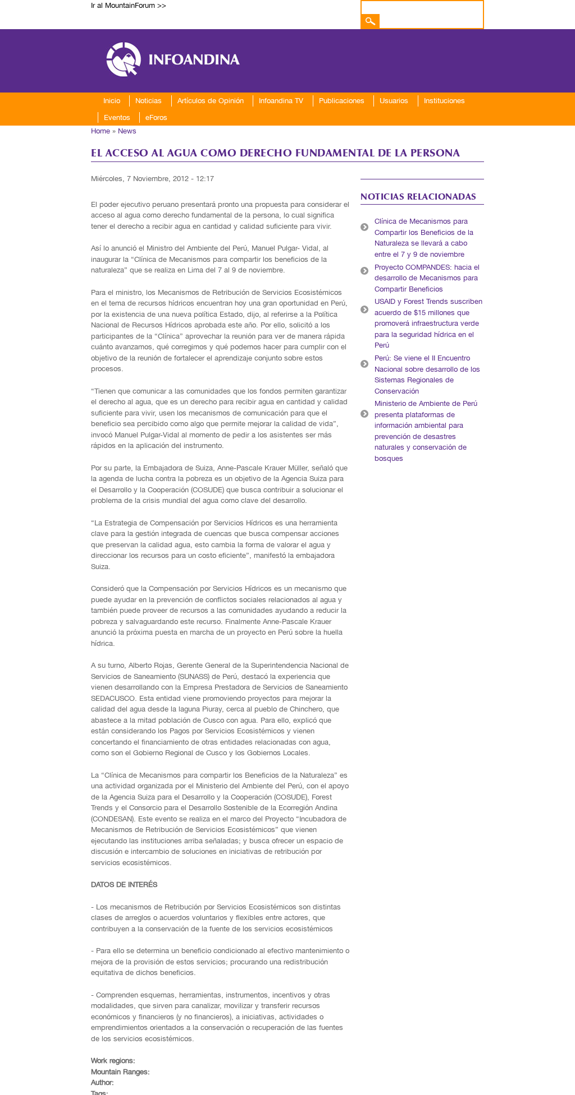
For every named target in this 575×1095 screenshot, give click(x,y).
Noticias (148, 100)
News (127, 131)
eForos (156, 117)
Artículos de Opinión (210, 100)
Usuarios (394, 100)
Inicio (111, 100)
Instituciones (444, 100)
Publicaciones (341, 100)
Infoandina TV (281, 100)
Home (100, 131)
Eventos (117, 117)
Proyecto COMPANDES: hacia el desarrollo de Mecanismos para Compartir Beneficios (427, 278)
